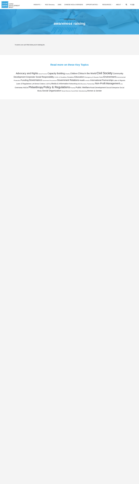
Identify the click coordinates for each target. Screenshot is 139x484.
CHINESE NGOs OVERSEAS (73, 4)
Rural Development (98, 88)
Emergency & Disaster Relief (94, 77)
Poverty (72, 87)
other (121, 83)
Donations (70, 77)
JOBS (59, 4)
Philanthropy (36, 87)
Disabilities (63, 77)
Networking (73, 84)
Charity (67, 73)
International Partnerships (101, 80)
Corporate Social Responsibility (40, 77)
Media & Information (60, 84)
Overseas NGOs (21, 88)
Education (79, 77)
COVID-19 (57, 77)
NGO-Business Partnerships (86, 84)
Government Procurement (49, 80)
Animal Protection (43, 73)
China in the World (87, 73)
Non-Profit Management (107, 83)
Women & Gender (94, 91)
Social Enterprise (112, 87)
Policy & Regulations (56, 87)
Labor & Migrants (119, 80)
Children (74, 73)
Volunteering (83, 91)
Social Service (66, 91)
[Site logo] (11, 4)
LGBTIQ (48, 84)
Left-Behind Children (38, 84)
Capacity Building (56, 73)
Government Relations (68, 80)
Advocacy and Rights (27, 73)
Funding (25, 80)
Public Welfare (83, 87)
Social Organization (51, 90)
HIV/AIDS (87, 80)
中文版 (132, 4)
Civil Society (105, 73)
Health (82, 80)
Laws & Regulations (23, 84)
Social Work (74, 91)
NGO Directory (50, 4)
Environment (109, 77)
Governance (35, 80)
